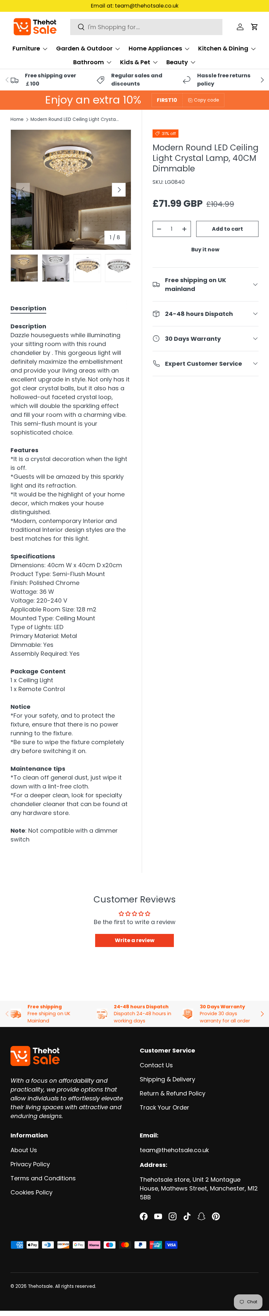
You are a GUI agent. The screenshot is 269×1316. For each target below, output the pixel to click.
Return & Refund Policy (172, 1093)
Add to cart (227, 229)
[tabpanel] (70, 583)
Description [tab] (28, 308)
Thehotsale (40, 1286)
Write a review (135, 940)
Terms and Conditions (43, 1178)
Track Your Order (164, 1107)
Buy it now (205, 249)
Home (17, 119)
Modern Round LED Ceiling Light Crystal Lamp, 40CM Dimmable (75, 119)
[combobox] (146, 27)
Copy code (206, 100)
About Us (23, 1150)
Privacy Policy (30, 1164)
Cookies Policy (31, 1192)
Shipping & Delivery (167, 1079)
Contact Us (156, 1065)
